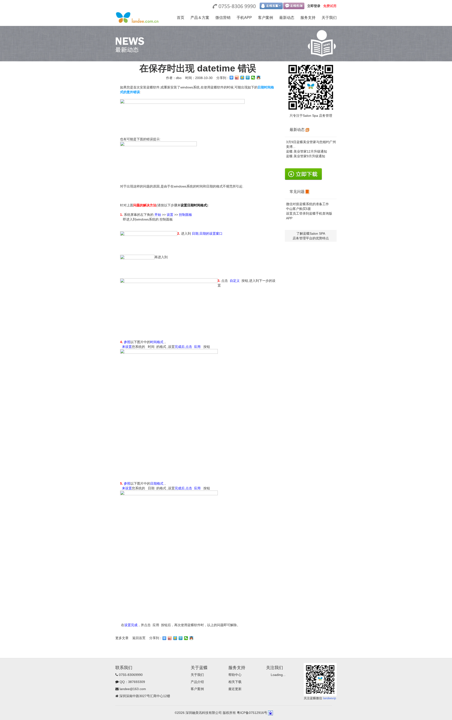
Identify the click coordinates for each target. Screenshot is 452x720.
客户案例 (265, 18)
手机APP (244, 18)
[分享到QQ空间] (242, 77)
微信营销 (222, 18)
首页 (180, 18)
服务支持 (307, 18)
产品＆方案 (199, 18)
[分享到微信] (253, 77)
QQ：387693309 (132, 682)
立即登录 (313, 6)
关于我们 (329, 18)
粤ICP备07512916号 (252, 713)
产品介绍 (197, 682)
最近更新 (235, 689)
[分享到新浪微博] (237, 77)
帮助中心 (235, 675)
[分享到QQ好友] (259, 77)
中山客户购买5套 (298, 209)
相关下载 (235, 682)
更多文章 (122, 638)
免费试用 (329, 6)
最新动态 (286, 18)
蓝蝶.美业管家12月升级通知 (306, 151)
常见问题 (298, 192)
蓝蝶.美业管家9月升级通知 (305, 156)
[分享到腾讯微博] (248, 77)
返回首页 (138, 638)
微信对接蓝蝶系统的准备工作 (307, 204)
